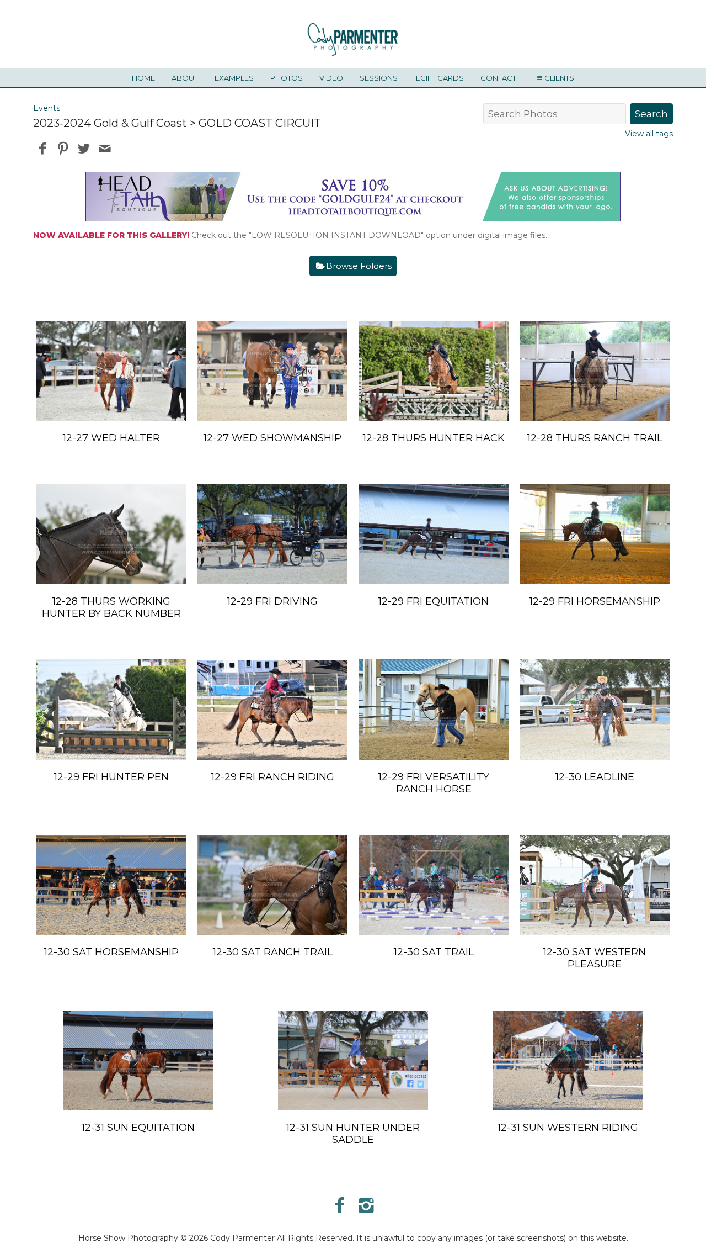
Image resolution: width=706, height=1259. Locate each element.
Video (331, 77)
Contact (498, 77)
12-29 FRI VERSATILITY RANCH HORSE (433, 783)
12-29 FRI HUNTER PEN (111, 777)
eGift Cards (440, 77)
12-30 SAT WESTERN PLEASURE (594, 958)
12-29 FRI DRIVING (272, 601)
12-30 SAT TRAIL (434, 952)
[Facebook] (339, 1205)
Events (46, 108)
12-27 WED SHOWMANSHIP (272, 438)
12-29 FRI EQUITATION (433, 601)
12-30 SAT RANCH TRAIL (273, 952)
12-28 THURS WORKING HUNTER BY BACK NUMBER (111, 607)
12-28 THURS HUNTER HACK (434, 438)
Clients (559, 77)
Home (143, 77)
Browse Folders (359, 266)
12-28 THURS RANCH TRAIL (594, 438)
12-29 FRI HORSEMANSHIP (595, 601)
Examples (234, 77)
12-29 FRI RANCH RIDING (272, 777)
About (185, 77)
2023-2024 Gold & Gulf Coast (110, 123)
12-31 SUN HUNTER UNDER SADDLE (353, 1134)
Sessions (379, 77)
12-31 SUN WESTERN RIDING (568, 1128)
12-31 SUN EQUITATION (138, 1128)
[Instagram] (366, 1205)
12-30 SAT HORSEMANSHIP (111, 952)
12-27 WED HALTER (111, 438)
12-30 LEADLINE (594, 777)
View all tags (649, 134)
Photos (286, 77)
